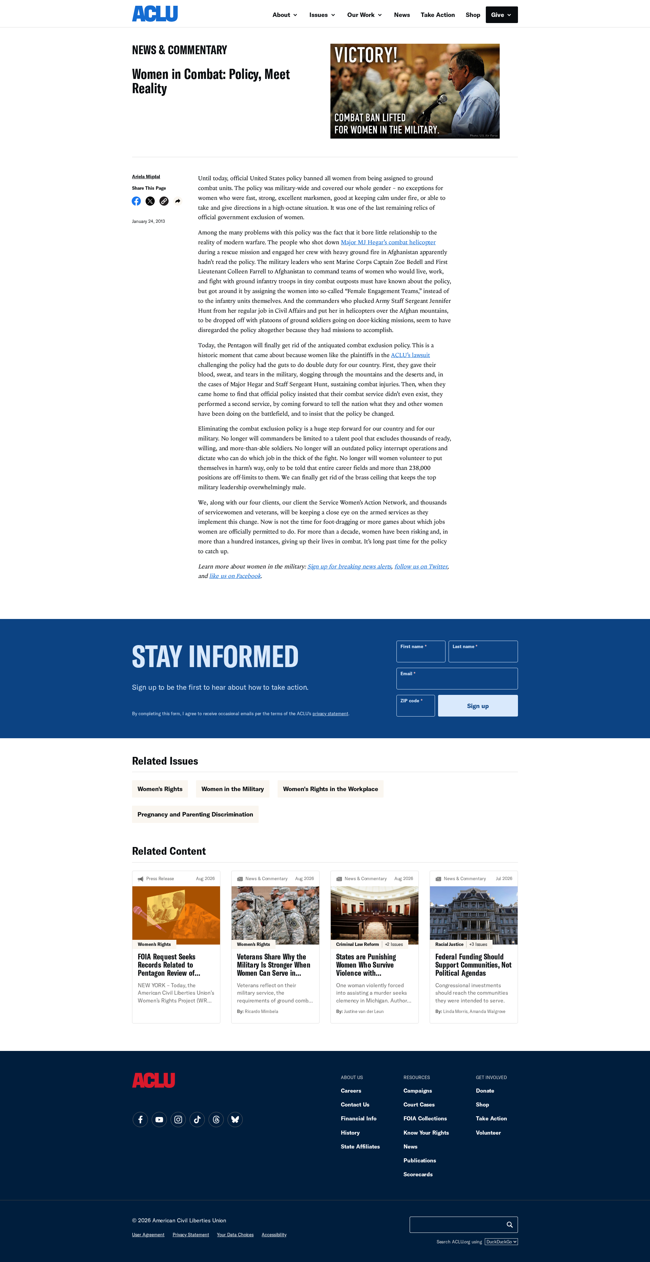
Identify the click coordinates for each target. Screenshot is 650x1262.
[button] (164, 202)
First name (411, 646)
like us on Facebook (235, 576)
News (402, 14)
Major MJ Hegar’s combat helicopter (388, 242)
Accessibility (274, 1234)
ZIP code (409, 700)
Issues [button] (319, 14)
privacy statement (330, 713)
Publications (420, 1160)
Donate (485, 1090)
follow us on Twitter (420, 566)
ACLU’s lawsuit (410, 355)
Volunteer (488, 1132)
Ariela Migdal (146, 176)
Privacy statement (191, 1234)
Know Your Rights (426, 1132)
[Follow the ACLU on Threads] (216, 1120)
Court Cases (419, 1104)
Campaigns (418, 1090)
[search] (510, 1225)
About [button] (282, 14)
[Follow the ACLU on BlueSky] (235, 1120)
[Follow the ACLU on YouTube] (159, 1120)
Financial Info (358, 1118)
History (350, 1132)
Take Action (438, 14)
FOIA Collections (425, 1118)
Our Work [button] (361, 14)
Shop (473, 14)
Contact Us (355, 1104)
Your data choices (235, 1234)
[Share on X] (150, 203)
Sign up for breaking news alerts (349, 566)
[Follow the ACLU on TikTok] (197, 1120)
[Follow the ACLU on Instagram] (178, 1120)
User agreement (148, 1234)
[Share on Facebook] (136, 203)
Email (406, 673)
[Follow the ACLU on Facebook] (140, 1120)
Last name (463, 646)
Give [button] (498, 14)
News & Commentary (177, 51)
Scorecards (418, 1174)
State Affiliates (360, 1146)
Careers (351, 1090)
